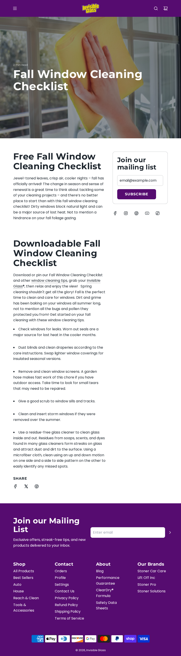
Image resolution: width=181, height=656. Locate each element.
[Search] (156, 8)
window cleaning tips (49, 280)
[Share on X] (26, 487)
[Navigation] (15, 8)
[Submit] (170, 532)
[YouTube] (147, 213)
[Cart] (165, 8)
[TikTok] (157, 213)
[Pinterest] (136, 213)
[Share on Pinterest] (36, 487)
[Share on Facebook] (15, 487)
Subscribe (136, 194)
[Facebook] (115, 213)
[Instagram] (126, 213)
